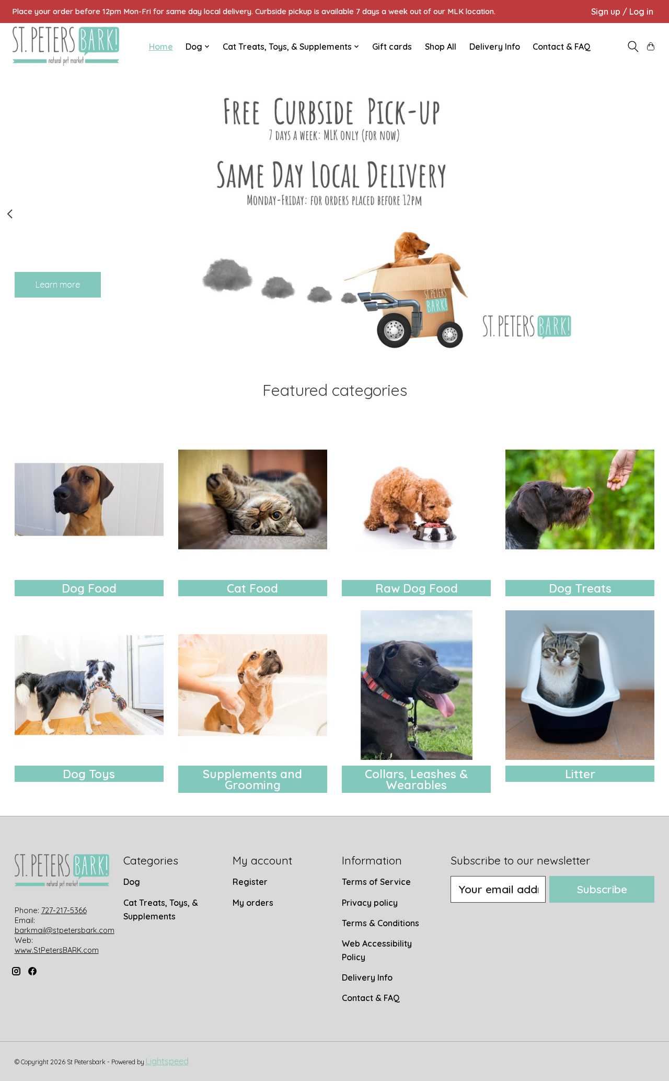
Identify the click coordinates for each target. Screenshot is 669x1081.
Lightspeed (167, 1061)
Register (250, 882)
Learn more (58, 284)
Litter (580, 774)
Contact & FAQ (562, 46)
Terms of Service (376, 882)
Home (161, 46)
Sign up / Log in (622, 11)
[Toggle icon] (632, 46)
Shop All (440, 46)
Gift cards (392, 46)
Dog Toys (89, 774)
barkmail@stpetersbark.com (64, 930)
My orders (253, 902)
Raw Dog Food (416, 588)
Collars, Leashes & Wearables (416, 779)
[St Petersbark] (66, 46)
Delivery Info (494, 46)
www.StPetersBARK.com (57, 950)
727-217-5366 (64, 910)
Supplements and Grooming (252, 779)
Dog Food (89, 588)
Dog (131, 882)
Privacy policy (370, 902)
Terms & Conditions (380, 923)
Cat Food (252, 588)
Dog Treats (580, 588)
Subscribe (602, 889)
